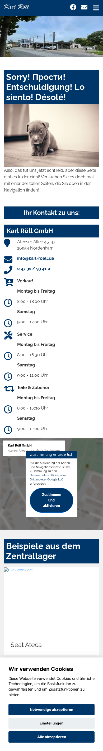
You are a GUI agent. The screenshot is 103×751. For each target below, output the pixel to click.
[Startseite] (16, 6)
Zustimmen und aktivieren (51, 500)
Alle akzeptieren (51, 737)
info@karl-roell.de (35, 258)
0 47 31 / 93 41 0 (33, 268)
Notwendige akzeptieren (51, 709)
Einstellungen (51, 723)
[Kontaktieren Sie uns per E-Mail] (84, 7)
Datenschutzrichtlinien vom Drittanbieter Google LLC (48, 477)
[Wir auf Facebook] (73, 7)
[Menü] (96, 7)
